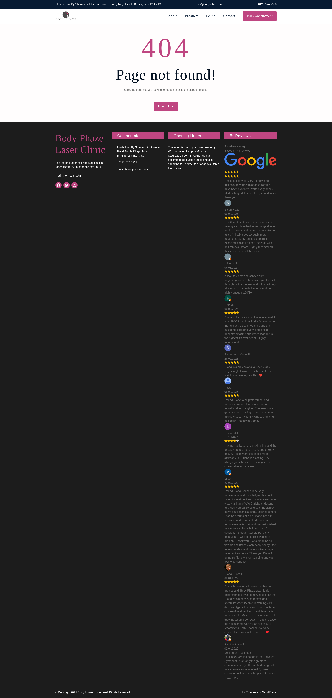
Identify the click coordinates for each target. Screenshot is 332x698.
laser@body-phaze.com (209, 4)
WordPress (269, 692)
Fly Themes (249, 692)
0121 (261, 4)
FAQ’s (211, 16)
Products (192, 16)
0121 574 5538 (128, 162)
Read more (231, 677)
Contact (229, 16)
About (172, 16)
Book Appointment (260, 16)
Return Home (166, 106)
